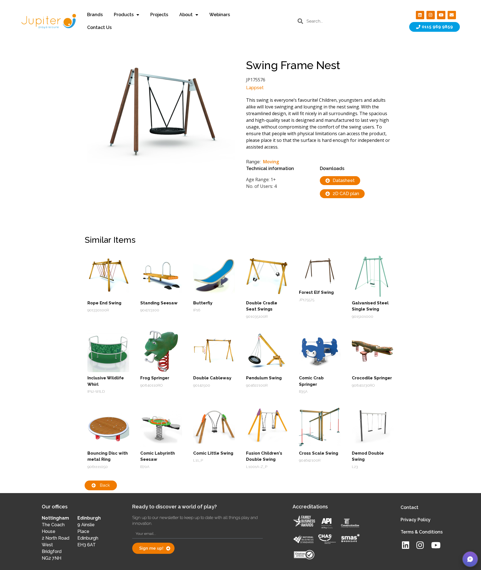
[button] (470, 559)
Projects (159, 14)
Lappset (255, 87)
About (186, 14)
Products (124, 14)
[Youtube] (441, 15)
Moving (271, 162)
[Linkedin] (420, 15)
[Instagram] (430, 15)
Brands (95, 14)
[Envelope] (452, 15)
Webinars (219, 14)
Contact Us (99, 27)
